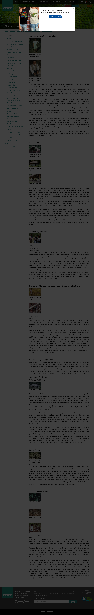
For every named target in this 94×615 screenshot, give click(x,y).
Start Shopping (55, 17)
